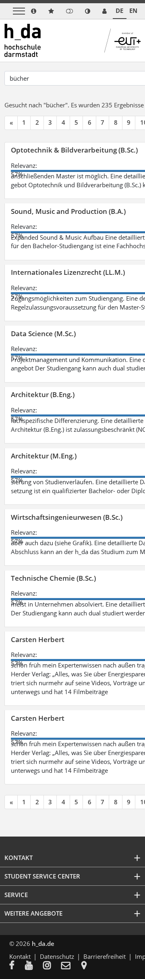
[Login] (69, 11)
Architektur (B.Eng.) (43, 394)
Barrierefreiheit (104, 956)
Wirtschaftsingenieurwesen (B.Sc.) (66, 517)
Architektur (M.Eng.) (44, 455)
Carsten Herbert (37, 639)
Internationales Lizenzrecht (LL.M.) (68, 272)
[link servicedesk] (104, 11)
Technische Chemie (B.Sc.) (53, 578)
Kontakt (20, 956)
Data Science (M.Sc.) (43, 333)
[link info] (33, 11)
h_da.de (43, 943)
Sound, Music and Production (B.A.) (68, 211)
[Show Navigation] (19, 11)
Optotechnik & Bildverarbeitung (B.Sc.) (74, 150)
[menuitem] (17, 966)
